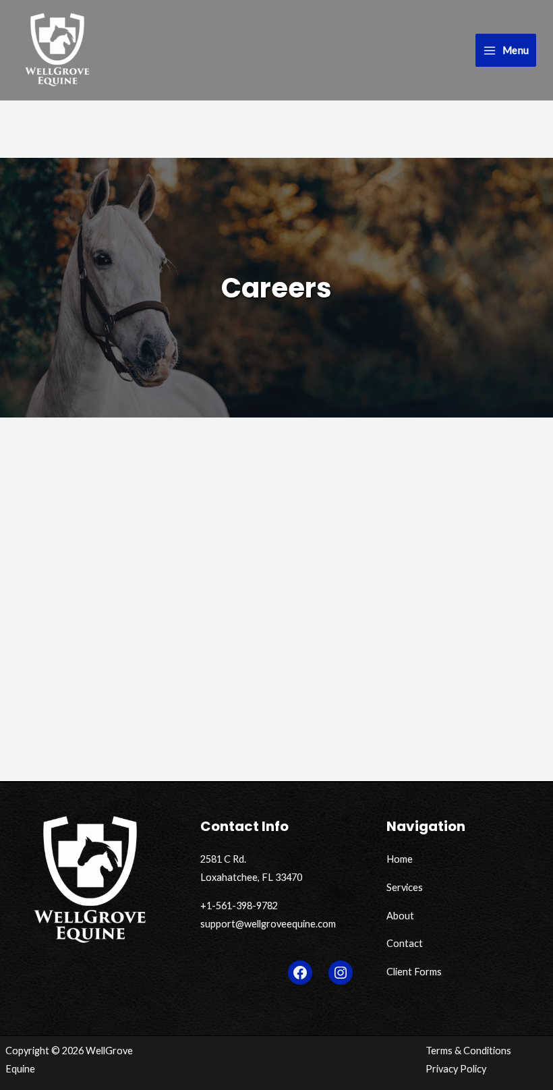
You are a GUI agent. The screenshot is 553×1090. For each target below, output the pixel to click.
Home (399, 859)
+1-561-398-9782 (239, 905)
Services (404, 887)
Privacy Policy (456, 1068)
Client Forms (414, 971)
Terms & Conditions (468, 1050)
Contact (404, 943)
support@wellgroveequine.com (268, 923)
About (400, 915)
